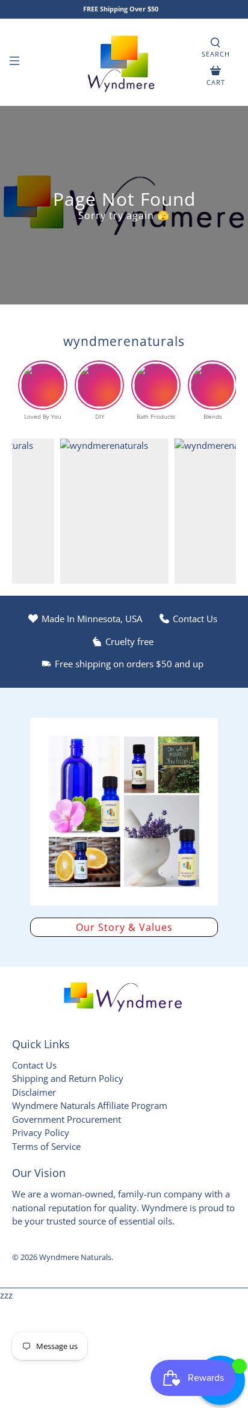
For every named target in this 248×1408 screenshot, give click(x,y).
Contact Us (34, 1065)
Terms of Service (46, 1146)
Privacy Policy (40, 1132)
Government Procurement (66, 1119)
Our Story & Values (124, 927)
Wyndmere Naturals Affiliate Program (89, 1105)
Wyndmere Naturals (75, 1257)
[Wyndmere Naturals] (124, 62)
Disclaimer (34, 1092)
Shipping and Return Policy (67, 1078)
